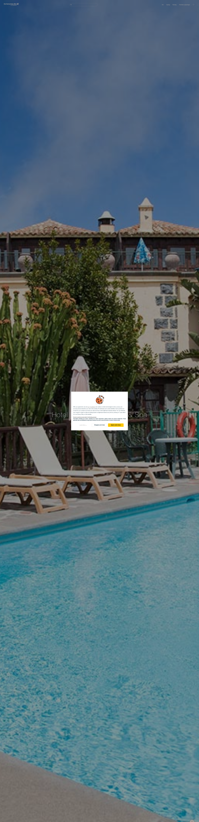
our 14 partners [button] (91, 407)
